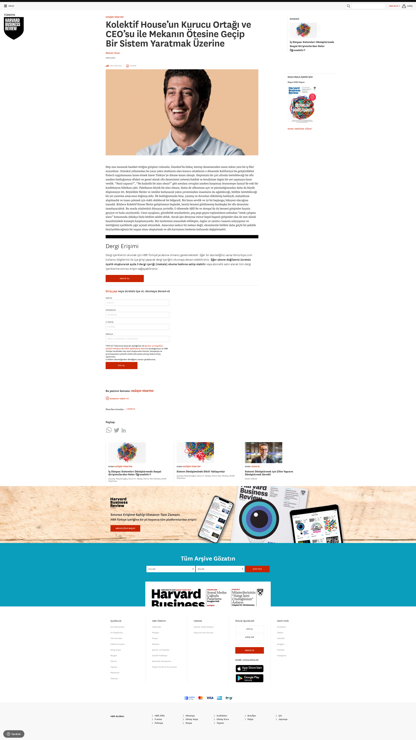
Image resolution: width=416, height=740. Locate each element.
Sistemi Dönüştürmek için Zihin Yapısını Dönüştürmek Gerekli (269, 473)
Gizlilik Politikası (113, 348)
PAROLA (109, 334)
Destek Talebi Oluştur (204, 627)
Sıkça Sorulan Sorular (204, 632)
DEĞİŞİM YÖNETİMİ (115, 17)
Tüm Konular (116, 638)
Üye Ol (249, 629)
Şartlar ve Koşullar (160, 650)
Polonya (158, 722)
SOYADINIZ (111, 310)
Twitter (280, 632)
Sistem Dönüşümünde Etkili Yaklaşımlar (201, 471)
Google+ (281, 644)
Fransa (158, 719)
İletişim (155, 632)
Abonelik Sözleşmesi (161, 661)
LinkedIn (281, 638)
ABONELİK (394, 6)
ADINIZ (109, 298)
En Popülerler (116, 632)
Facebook (281, 627)
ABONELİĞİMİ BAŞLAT (125, 528)
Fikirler (113, 661)
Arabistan (221, 715)
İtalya (250, 719)
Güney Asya (191, 719)
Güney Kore (222, 719)
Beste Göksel (251, 478)
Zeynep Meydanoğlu (117, 478)
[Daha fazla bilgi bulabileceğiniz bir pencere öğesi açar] (13, 734)
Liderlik (130, 409)
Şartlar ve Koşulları (154, 346)
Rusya (188, 722)
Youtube (280, 650)
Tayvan (220, 722)
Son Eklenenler (117, 627)
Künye (155, 638)
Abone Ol (125, 278)
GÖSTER (257, 569)
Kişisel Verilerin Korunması (164, 667)
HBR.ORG (159, 715)
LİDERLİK (255, 466)
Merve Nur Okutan (151, 478)
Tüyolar (113, 667)
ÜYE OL (121, 365)
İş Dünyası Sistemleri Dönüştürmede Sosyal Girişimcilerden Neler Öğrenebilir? (312, 46)
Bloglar (113, 655)
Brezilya (251, 715)
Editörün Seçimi (117, 644)
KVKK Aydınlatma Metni (135, 348)
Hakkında (156, 627)
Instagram (281, 655)
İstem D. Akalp (135, 478)
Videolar (114, 678)
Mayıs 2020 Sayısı (296, 82)
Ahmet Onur (113, 52)
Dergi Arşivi (115, 650)
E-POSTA (109, 322)
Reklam (155, 644)
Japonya (282, 719)
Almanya (190, 715)
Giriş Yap (249, 637)
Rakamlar (115, 672)
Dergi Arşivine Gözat (300, 129)
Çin (280, 715)
